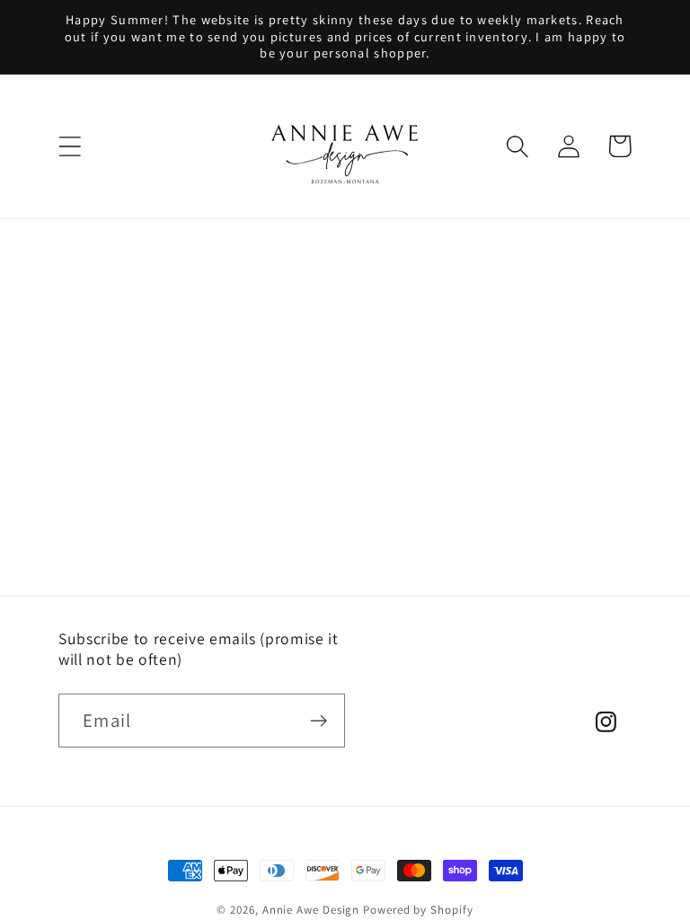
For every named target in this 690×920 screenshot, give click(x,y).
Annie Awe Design (311, 909)
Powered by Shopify (418, 909)
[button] (69, 146)
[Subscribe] (318, 721)
